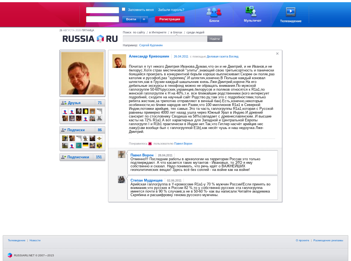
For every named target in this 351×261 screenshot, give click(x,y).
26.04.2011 (181, 56)
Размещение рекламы (328, 240)
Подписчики (78, 157)
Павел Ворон (183, 143)
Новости (35, 240)
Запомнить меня (141, 10)
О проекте (302, 240)
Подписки (76, 130)
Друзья (74, 103)
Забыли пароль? (171, 10)
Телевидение (17, 240)
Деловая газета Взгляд (222, 56)
